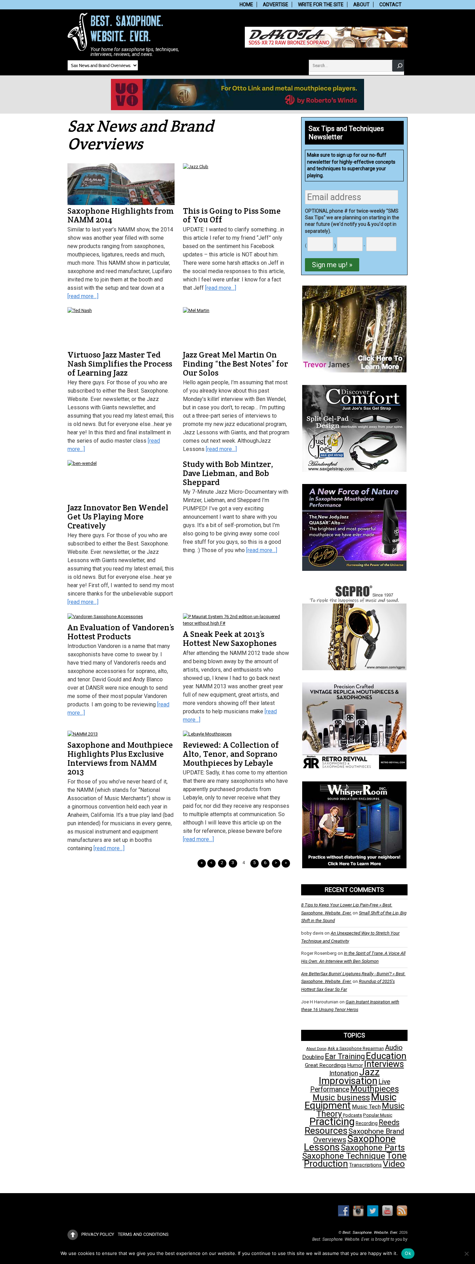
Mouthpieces (374, 1089)
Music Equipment (350, 1101)
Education (386, 1055)
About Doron (316, 1049)
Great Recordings (325, 1065)
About (361, 4)
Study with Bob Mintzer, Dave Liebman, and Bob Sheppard (228, 473)
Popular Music (377, 1115)
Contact (390, 4)
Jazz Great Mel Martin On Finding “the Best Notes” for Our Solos (235, 364)
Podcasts (352, 1115)
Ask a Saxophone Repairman (356, 1048)
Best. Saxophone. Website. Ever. (370, 1232)
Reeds (389, 1122)
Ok (408, 1253)
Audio (394, 1048)
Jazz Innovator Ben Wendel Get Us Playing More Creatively (117, 516)
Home (246, 4)
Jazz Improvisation (349, 1076)
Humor (355, 1065)
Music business (341, 1097)
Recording (367, 1123)
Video (394, 1164)
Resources (326, 1130)
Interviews (384, 1064)
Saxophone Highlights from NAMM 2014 (120, 215)
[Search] (398, 65)
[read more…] (82, 296)
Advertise (275, 4)
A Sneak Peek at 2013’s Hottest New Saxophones (229, 638)
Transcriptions (365, 1165)
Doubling (313, 1057)
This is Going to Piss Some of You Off (232, 215)
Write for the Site (321, 4)
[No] (466, 1253)
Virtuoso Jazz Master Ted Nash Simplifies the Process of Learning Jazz (119, 364)
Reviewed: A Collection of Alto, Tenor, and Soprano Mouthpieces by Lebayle (231, 754)
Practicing (332, 1121)
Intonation (343, 1073)
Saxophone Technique (343, 1156)
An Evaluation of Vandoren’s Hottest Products (120, 632)
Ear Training (345, 1056)
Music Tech (366, 1106)
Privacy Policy (97, 1234)
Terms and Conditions (143, 1234)
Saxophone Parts (373, 1147)
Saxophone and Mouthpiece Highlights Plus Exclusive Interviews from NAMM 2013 (120, 758)
